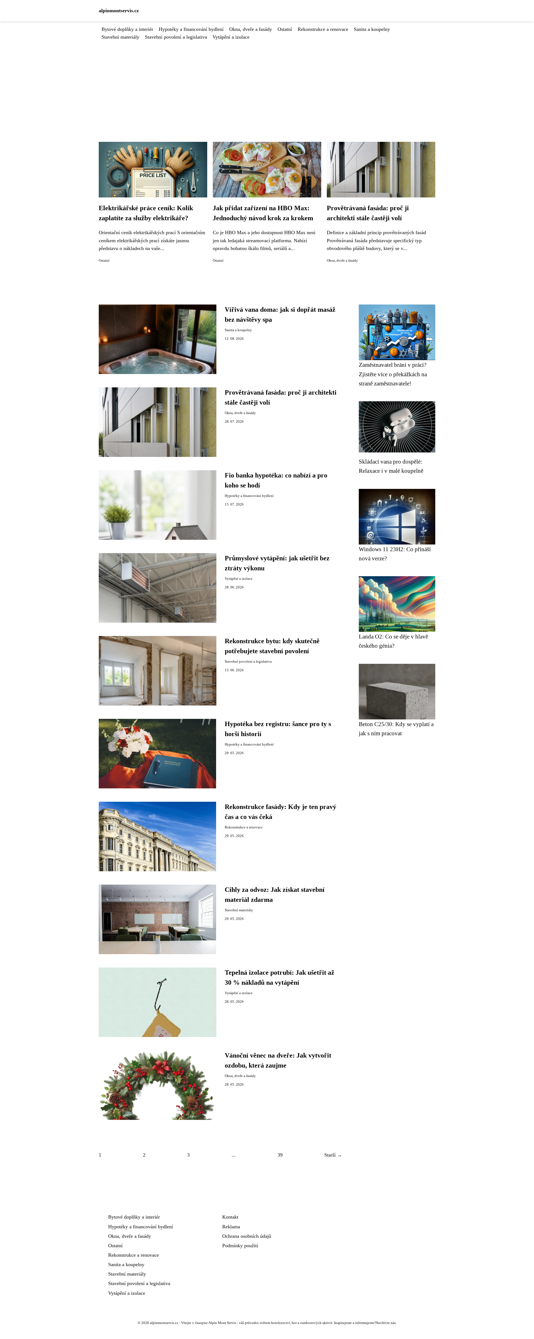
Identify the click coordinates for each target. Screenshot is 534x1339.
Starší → (333, 1155)
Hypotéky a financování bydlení (191, 29)
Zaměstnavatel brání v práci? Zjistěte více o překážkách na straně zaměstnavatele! (393, 374)
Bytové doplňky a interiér (127, 29)
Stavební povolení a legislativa (176, 37)
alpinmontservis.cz (119, 10)
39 (280, 1155)
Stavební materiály (120, 37)
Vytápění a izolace (230, 37)
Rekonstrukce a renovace (323, 29)
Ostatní (285, 29)
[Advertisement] (267, 83)
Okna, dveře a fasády (250, 29)
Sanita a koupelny (372, 29)
